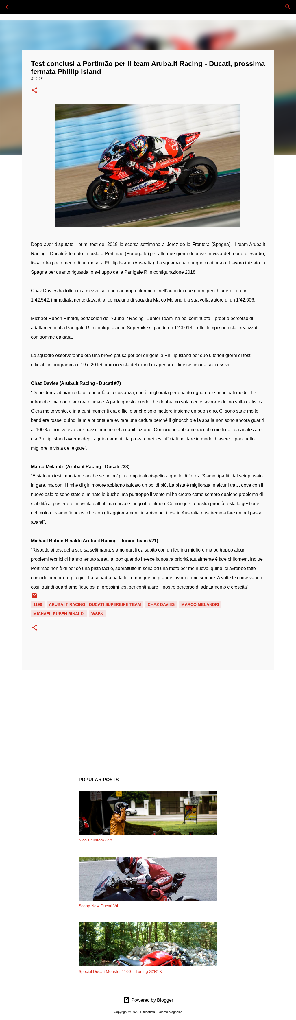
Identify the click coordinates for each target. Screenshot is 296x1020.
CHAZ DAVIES (161, 604)
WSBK (97, 613)
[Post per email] (34, 597)
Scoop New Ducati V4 (98, 905)
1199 (37, 604)
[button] (34, 91)
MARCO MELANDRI (200, 604)
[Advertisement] (148, 718)
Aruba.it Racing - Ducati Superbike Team (95, 604)
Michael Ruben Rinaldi (59, 613)
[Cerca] (24, 7)
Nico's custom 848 (95, 840)
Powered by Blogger (151, 1000)
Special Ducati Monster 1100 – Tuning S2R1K (120, 971)
